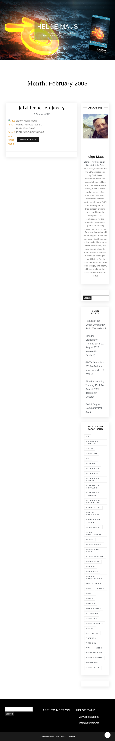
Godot (89, 539)
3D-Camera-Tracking (92, 442)
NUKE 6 (101, 589)
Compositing (93, 507)
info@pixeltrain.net (89, 723)
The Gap (71, 736)
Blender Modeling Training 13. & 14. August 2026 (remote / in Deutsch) (95, 389)
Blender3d (92, 473)
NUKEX (89, 598)
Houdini (90, 566)
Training (91, 638)
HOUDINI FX (92, 571)
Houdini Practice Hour (94, 578)
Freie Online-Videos (93, 521)
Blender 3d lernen (92, 479)
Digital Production (92, 514)
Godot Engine (94, 544)
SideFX (90, 628)
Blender (91, 463)
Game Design (93, 527)
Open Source (93, 608)
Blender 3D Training (92, 494)
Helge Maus (92, 561)
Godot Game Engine (93, 550)
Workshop (92, 663)
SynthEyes (92, 633)
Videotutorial (94, 658)
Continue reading (29, 140)
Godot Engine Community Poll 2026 (94, 408)
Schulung (91, 618)
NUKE (89, 589)
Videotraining (94, 653)
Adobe (89, 448)
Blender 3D (92, 468)
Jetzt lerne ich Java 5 (41, 107)
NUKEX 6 (90, 603)
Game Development (93, 533)
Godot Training (95, 556)
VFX (88, 648)
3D (87, 436)
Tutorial (91, 643)
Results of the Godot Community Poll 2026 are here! (96, 325)
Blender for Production (93, 501)
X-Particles (93, 668)
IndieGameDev (94, 584)
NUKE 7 (90, 593)
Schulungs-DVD (94, 623)
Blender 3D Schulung (92, 487)
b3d (88, 458)
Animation (91, 453)
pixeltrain (92, 613)
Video (99, 648)
